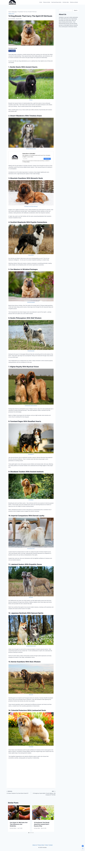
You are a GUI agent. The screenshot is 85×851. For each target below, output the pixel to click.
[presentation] (19, 812)
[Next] (52, 818)
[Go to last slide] (10, 818)
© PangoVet (31, 746)
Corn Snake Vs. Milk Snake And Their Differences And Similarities (18, 824)
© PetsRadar (31, 499)
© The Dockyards (31, 350)
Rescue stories (46, 2)
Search (75, 10)
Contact (51, 845)
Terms (46, 845)
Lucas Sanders (12, 18)
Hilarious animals (74, 2)
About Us (34, 845)
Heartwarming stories (56, 2)
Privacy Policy (41, 845)
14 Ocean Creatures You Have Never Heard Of (17, 792)
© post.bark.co (31, 454)
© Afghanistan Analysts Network (31, 405)
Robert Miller (37, 828)
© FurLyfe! (31, 694)
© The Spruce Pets (31, 548)
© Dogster (31, 597)
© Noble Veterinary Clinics (31, 148)
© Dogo (31, 99)
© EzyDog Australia (31, 302)
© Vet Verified (31, 255)
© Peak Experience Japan (31, 645)
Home (40, 2)
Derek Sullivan (13, 828)
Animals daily (66, 2)
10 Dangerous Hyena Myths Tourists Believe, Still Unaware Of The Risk (44, 793)
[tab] (28, 832)
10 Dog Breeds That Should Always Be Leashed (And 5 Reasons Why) (41, 824)
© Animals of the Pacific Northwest (31, 206)
